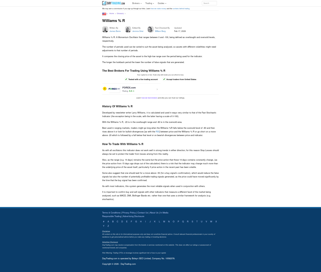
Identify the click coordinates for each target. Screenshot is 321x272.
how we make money (158, 8)
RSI (157, 131)
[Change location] (104, 14)
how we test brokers (149, 97)
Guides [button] (161, 3)
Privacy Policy (129, 212)
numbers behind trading (181, 8)
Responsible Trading (111, 216)
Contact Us (143, 212)
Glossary (120, 13)
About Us (154, 212)
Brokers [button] (136, 3)
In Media (164, 212)
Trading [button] (149, 3)
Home (111, 13)
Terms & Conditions (111, 212)
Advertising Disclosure (133, 216)
